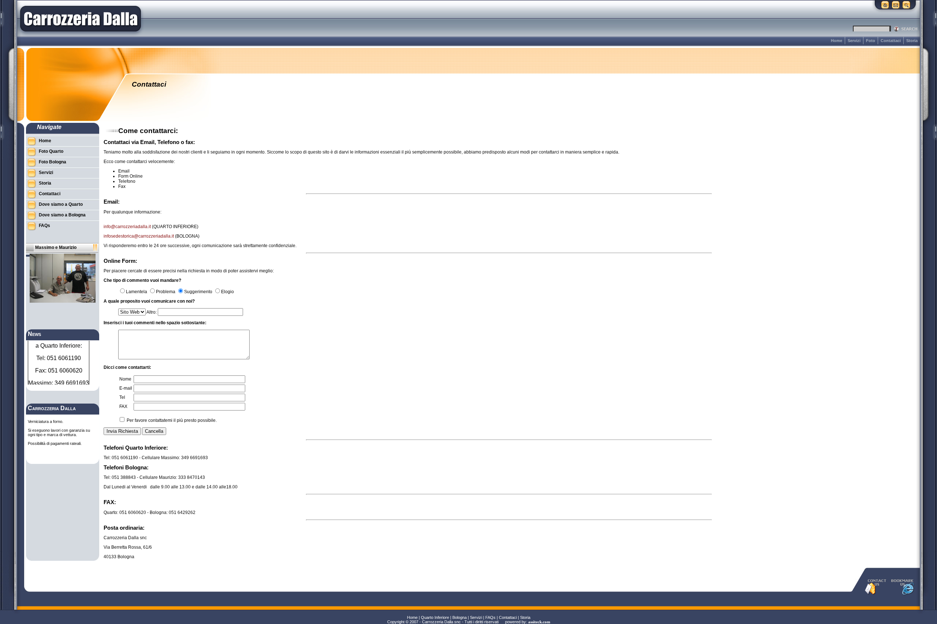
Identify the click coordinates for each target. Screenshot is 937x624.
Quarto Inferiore (435, 617)
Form (123, 176)
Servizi (854, 40)
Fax (122, 186)
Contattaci (891, 40)
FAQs (44, 225)
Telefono (126, 181)
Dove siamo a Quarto (61, 204)
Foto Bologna (52, 161)
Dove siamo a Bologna (62, 215)
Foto (870, 40)
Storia (912, 40)
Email (124, 171)
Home (836, 40)
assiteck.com (539, 622)
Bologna (459, 617)
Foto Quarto (51, 151)
